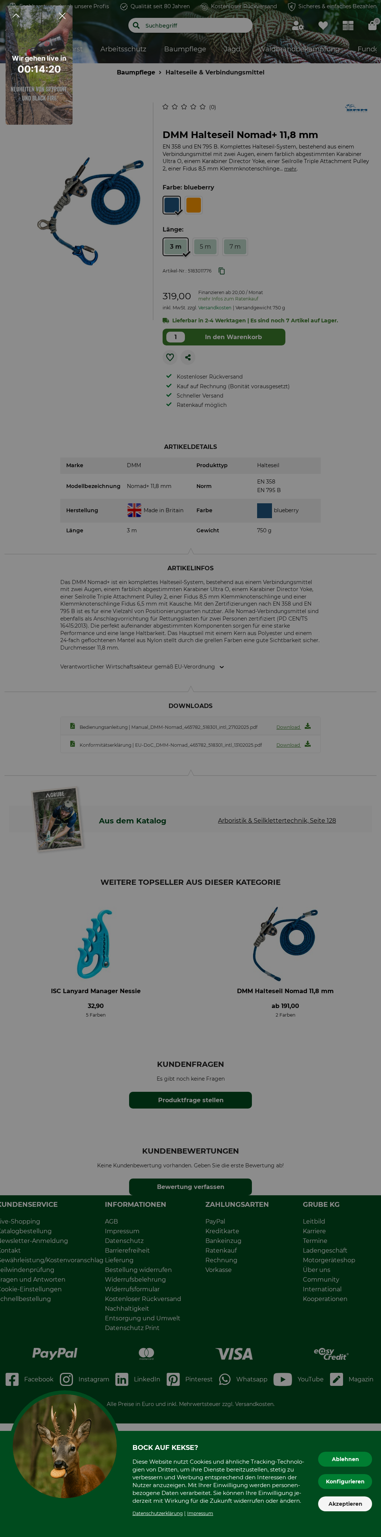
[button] (16, 114)
